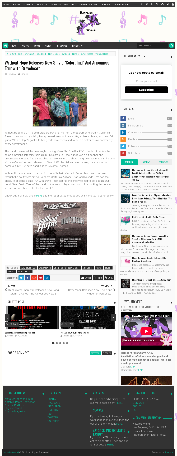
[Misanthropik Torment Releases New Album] (125, 283)
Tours (37, 45)
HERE (39, 195)
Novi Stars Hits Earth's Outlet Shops (148, 217)
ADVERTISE (42, 4)
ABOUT (16, 4)
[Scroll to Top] (172, 450)
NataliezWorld (11, 452)
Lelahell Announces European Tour (20, 332)
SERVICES (55, 4)
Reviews (76, 45)
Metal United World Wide (19, 398)
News (14, 45)
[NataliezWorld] (5, 45)
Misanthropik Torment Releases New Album (151, 280)
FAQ (66, 4)
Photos (25, 45)
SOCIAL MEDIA (121, 4)
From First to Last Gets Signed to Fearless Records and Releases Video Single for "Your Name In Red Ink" (152, 198)
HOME (6, 4)
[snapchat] (162, 4)
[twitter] (167, 4)
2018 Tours (26, 268)
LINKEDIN (53, 410)
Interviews (62, 45)
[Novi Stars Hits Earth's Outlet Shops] (125, 220)
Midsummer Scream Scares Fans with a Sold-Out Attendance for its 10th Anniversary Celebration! (150, 239)
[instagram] (146, 4)
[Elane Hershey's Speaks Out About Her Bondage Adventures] (125, 261)
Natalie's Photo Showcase (20, 402)
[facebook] (141, 4)
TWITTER (53, 417)
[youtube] (172, 4)
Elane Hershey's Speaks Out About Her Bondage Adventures (149, 259)
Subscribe (146, 89)
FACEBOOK (54, 402)
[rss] (157, 4)
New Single (73, 268)
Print (99, 277)
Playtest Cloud (13, 408)
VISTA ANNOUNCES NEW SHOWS (74, 332)
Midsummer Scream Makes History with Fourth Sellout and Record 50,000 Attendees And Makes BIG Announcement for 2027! (150, 174)
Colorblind (58, 268)
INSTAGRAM (54, 406)
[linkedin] (152, 4)
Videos (48, 45)
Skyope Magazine (15, 411)
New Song (87, 268)
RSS (50, 413)
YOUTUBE (53, 421)
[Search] (171, 45)
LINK (132, 366)
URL (110, 277)
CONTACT (28, 4)
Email (87, 277)
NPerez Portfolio (14, 405)
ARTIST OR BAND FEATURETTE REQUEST (91, 4)
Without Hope (23, 271)
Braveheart (43, 268)
